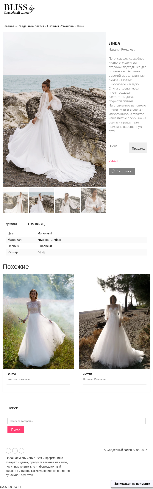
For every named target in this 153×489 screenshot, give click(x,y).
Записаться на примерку (132, 483)
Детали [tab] (11, 224)
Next (104, 105)
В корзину (123, 171)
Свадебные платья (31, 26)
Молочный (45, 233)
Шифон (56, 239)
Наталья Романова (60, 26)
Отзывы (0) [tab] (36, 224)
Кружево (43, 239)
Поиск (15, 429)
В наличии (45, 246)
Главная (8, 26)
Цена (113, 146)
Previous (5, 105)
